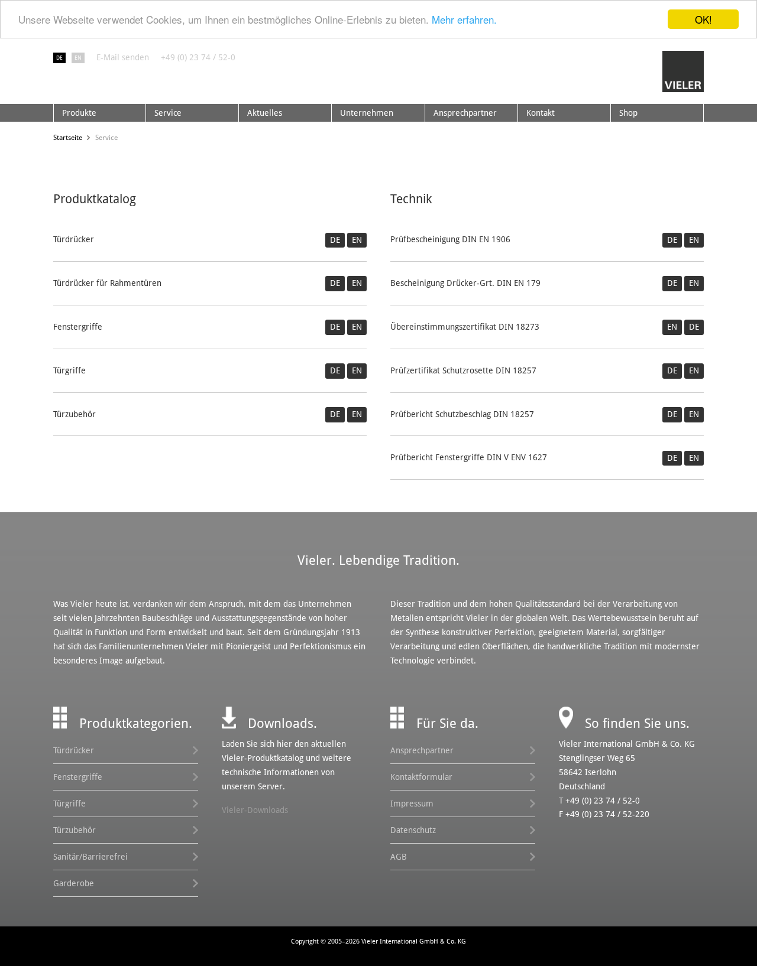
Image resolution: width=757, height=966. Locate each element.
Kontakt (540, 113)
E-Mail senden (122, 57)
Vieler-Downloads (255, 810)
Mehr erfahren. (464, 19)
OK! (703, 19)
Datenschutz (413, 830)
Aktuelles (264, 113)
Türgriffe (69, 803)
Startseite (67, 138)
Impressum (412, 803)
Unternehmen (366, 113)
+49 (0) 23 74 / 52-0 (198, 57)
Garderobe (73, 883)
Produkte (79, 113)
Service (168, 113)
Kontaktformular (421, 777)
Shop (628, 113)
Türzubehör (74, 830)
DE (59, 58)
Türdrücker (73, 750)
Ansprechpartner (465, 113)
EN (78, 58)
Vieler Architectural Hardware (683, 71)
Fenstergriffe (77, 777)
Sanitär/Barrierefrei (90, 856)
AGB (398, 856)
